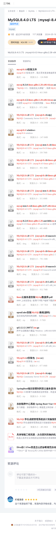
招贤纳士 (49, 521)
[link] (11, 11)
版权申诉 (14, 24)
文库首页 (11, 11)
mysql (12, 29)
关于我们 (39, 521)
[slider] (21, 489)
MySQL (31, 11)
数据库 (22, 11)
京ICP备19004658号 (47, 525)
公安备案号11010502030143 (25, 525)
